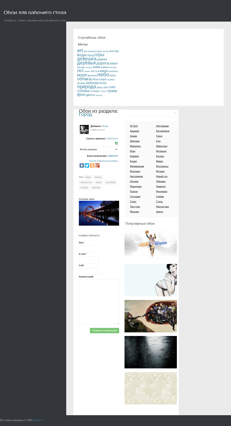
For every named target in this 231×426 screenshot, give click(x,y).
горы (99, 54)
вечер (106, 51)
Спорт (133, 201)
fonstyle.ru (38, 420)
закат (113, 63)
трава (112, 91)
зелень (89, 67)
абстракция (90, 51)
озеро (103, 79)
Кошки (133, 161)
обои (95, 79)
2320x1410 (112, 138)
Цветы (159, 211)
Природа (160, 186)
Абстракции (162, 126)
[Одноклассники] (92, 165)
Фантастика (162, 206)
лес (80, 70)
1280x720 (113, 156)
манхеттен (86, 182)
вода (81, 55)
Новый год (161, 176)
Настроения (136, 176)
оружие (111, 79)
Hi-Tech (134, 126)
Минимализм (137, 166)
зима (97, 67)
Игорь (105, 126)
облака (84, 78)
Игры (132, 151)
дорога (102, 63)
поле (102, 83)
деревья (86, 63)
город (90, 55)
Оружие (134, 181)
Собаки (160, 196)
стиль (103, 91)
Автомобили (162, 131)
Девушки (135, 141)
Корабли (134, 156)
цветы (90, 95)
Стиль (159, 201)
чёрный (98, 95)
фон (81, 94)
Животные (161, 146)
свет (105, 87)
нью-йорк (110, 182)
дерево (102, 59)
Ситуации (135, 196)
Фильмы (134, 211)
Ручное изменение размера (103, 161)
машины (113, 71)
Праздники (135, 186)
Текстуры (135, 206)
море (82, 75)
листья (94, 71)
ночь (113, 75)
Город (85, 114)
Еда (158, 141)
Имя (82, 242)
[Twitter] (87, 165)
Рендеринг (161, 191)
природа (86, 86)
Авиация (134, 131)
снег (112, 87)
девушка (87, 58)
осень (81, 83)
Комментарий (86, 276)
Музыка (160, 171)
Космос (160, 156)
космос (113, 67)
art (80, 50)
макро (104, 71)
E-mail (83, 254)
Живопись (135, 146)
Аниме (133, 136)
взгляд (114, 51)
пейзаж (92, 83)
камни (104, 67)
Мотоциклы (162, 166)
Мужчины (135, 171)
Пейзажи (160, 181)
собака (83, 91)
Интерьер (161, 151)
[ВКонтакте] (82, 165)
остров (84, 187)
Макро (159, 161)
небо (103, 74)
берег (99, 51)
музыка (92, 75)
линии (87, 71)
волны (98, 177)
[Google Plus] (97, 165)
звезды (81, 67)
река (99, 87)
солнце (94, 91)
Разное (134, 191)
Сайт (81, 265)
